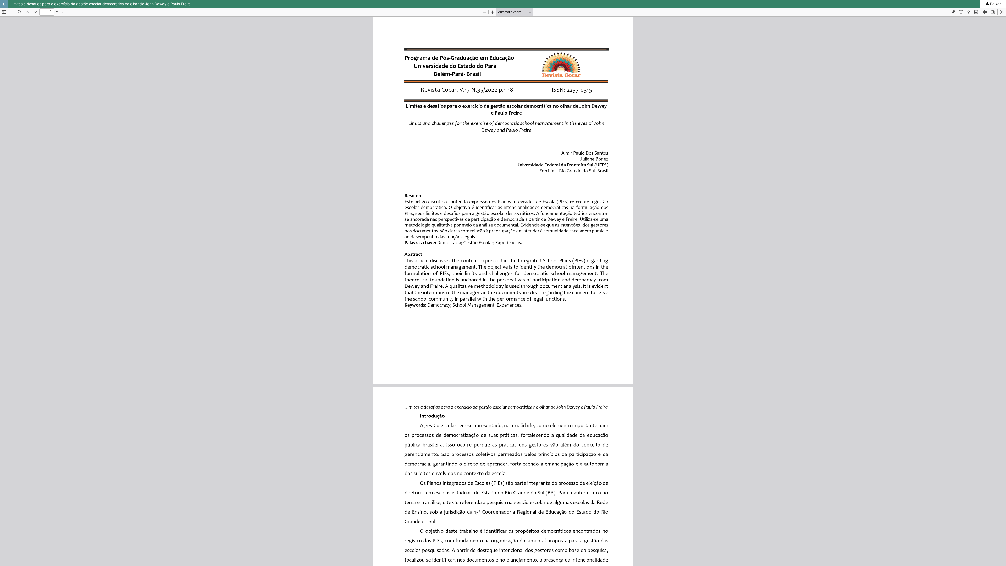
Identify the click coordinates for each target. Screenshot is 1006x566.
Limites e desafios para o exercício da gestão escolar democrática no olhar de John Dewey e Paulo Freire (100, 4)
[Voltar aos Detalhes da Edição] (4, 4)
